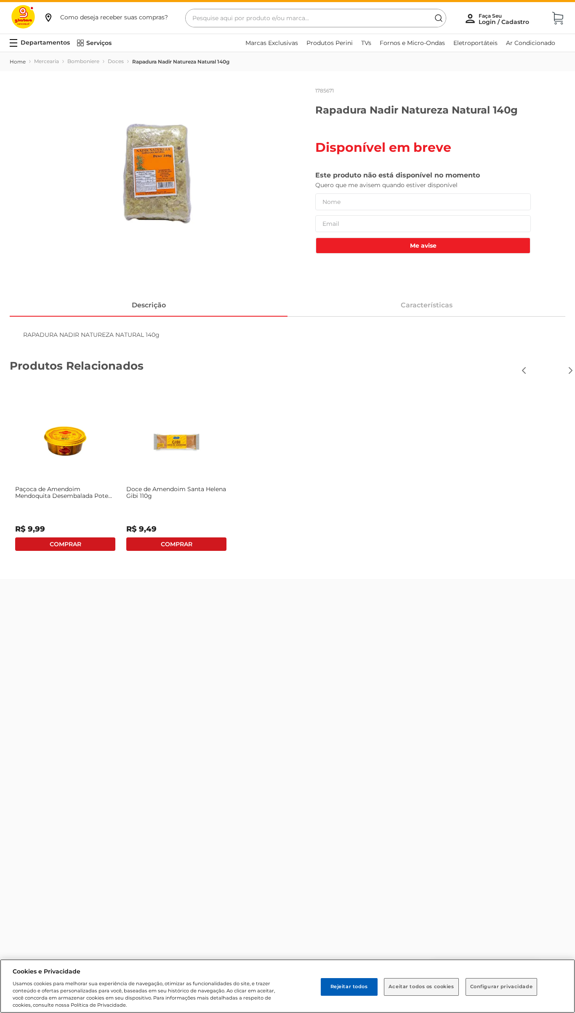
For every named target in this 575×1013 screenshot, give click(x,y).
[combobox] (315, 18)
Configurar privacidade (501, 986)
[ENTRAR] (504, 19)
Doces (116, 61)
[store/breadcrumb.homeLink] (18, 62)
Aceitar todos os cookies (421, 986)
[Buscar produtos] (438, 18)
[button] (105, 17)
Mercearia (46, 61)
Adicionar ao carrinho (65, 544)
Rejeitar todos (349, 986)
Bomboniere (83, 61)
